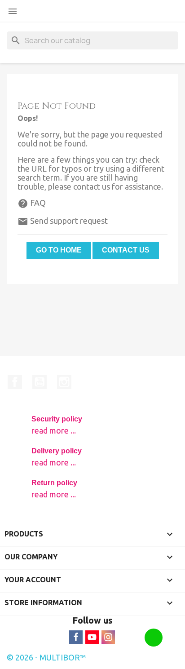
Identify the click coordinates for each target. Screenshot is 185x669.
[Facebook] (76, 637)
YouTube (39, 382)
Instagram (64, 382)
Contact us (126, 250)
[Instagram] (108, 637)
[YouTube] (92, 637)
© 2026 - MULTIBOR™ (46, 657)
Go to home (59, 250)
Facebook (15, 382)
